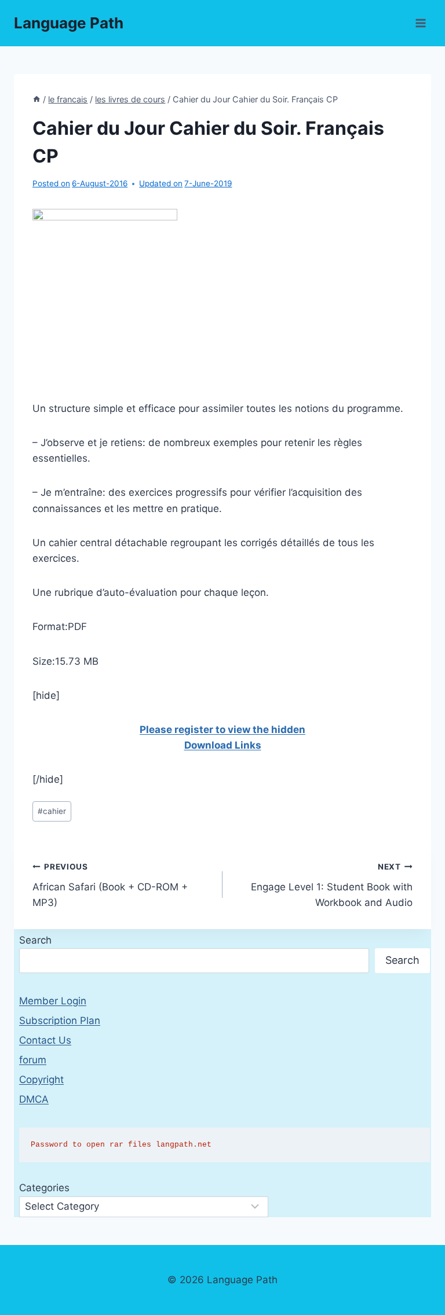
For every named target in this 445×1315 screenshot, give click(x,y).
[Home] (36, 99)
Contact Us (45, 1040)
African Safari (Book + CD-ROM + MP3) (110, 885)
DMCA (34, 1099)
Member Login (52, 1001)
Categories (44, 1188)
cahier (52, 811)
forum (32, 1060)
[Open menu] (420, 23)
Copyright (41, 1079)
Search (35, 940)
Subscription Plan (59, 1020)
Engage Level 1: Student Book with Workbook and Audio (332, 885)
